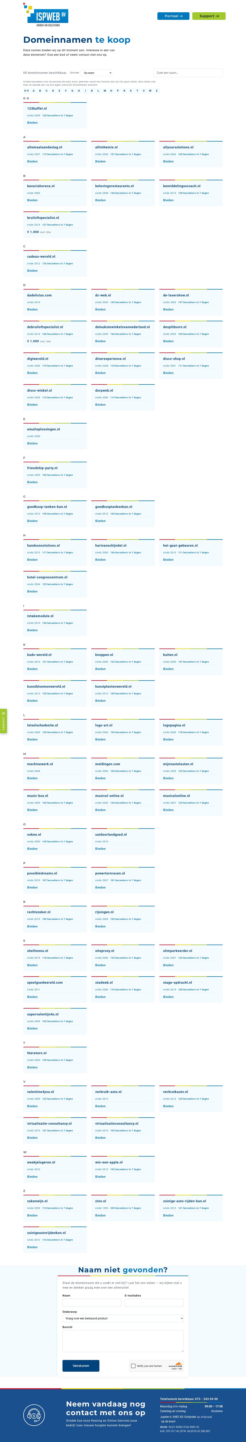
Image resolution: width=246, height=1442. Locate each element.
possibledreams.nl (42, 873)
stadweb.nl (104, 982)
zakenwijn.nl (37, 1201)
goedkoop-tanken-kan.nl (47, 507)
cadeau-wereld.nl (41, 256)
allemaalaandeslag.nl (44, 147)
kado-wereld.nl (39, 655)
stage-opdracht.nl (177, 982)
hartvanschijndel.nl (111, 545)
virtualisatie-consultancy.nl (49, 1123)
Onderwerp (69, 1311)
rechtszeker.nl (39, 912)
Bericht (67, 1327)
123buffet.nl (37, 108)
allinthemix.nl (106, 147)
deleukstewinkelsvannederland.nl (122, 327)
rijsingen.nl (104, 912)
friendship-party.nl (42, 468)
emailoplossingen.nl (43, 429)
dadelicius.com (39, 295)
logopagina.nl (174, 725)
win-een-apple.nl (109, 1162)
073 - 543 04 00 (206, 1399)
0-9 (26, 90)
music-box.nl (37, 796)
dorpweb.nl (104, 390)
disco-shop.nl (174, 359)
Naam (66, 1295)
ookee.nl (34, 834)
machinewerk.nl (40, 764)
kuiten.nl (170, 655)
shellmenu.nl (37, 951)
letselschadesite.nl (42, 725)
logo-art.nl (104, 725)
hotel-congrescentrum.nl (47, 577)
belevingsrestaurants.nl (114, 186)
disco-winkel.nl (39, 390)
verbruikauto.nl (175, 1092)
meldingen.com (107, 764)
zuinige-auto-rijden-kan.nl (184, 1201)
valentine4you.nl (40, 1092)
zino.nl (100, 1201)
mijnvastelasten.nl (178, 764)
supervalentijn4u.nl (43, 1014)
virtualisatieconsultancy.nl (116, 1123)
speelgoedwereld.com (45, 982)
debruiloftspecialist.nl (45, 327)
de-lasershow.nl (176, 295)
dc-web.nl (103, 295)
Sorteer (74, 72)
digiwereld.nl (37, 359)
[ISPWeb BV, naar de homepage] (45, 14)
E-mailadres (133, 1295)
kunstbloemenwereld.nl (46, 686)
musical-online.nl (109, 796)
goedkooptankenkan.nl (113, 507)
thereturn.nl (37, 1053)
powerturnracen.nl (110, 873)
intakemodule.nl (40, 616)
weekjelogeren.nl (41, 1162)
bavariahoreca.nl (41, 186)
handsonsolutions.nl (43, 545)
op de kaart (168, 1421)
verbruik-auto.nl (108, 1092)
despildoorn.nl (175, 327)
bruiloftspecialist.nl (43, 218)
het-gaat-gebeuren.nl (180, 545)
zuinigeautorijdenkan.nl (46, 1233)
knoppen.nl (104, 655)
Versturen (81, 1366)
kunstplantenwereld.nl (113, 686)
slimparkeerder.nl (177, 951)
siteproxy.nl (104, 951)
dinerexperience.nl (110, 359)
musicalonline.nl (176, 796)
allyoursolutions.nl (178, 147)
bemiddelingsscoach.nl (182, 186)
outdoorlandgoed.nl (111, 834)
